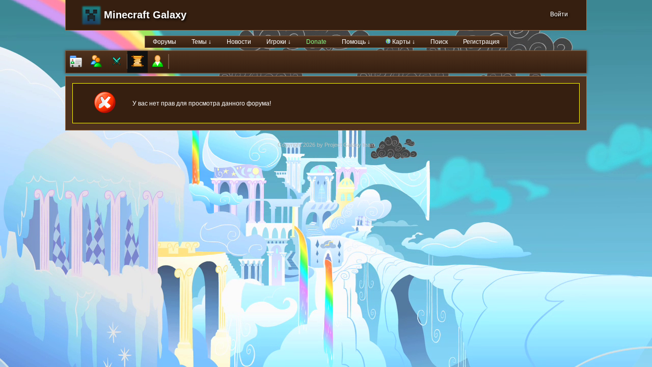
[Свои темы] (158, 62)
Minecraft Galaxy (145, 14)
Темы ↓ (201, 41)
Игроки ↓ (278, 41)
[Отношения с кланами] (116, 62)
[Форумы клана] (137, 62)
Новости (239, 41)
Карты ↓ (403, 41)
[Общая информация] (76, 62)
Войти (559, 14)
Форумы (164, 41)
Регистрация (481, 41)
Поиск (439, 41)
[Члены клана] (96, 62)
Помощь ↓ (356, 41)
